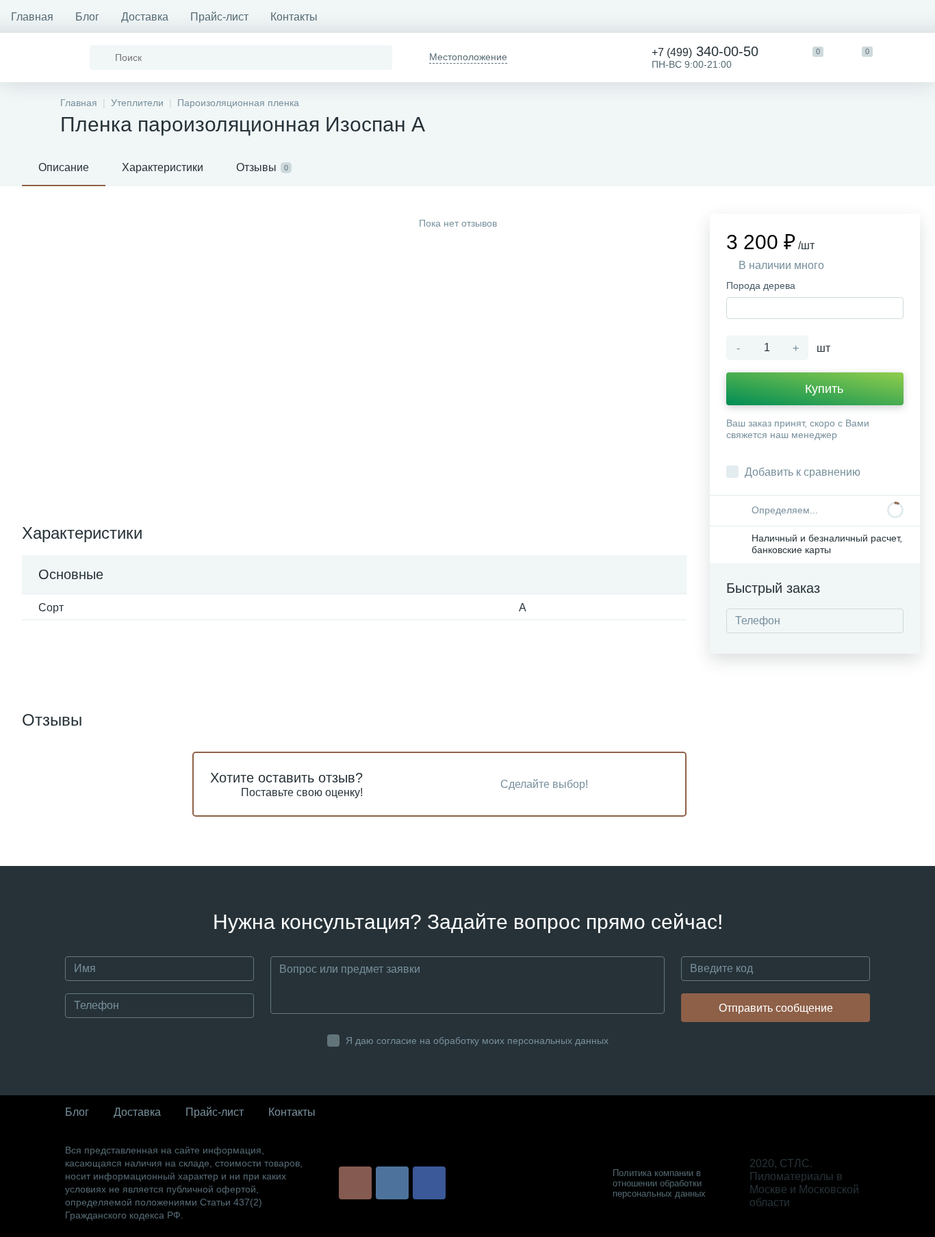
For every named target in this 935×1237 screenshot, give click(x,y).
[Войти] (910, 57)
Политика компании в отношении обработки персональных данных (659, 1183)
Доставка (144, 17)
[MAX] (593, 57)
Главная (32, 17)
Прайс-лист (219, 17)
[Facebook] (429, 1182)
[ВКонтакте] (392, 1182)
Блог (87, 17)
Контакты (294, 17)
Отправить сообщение (776, 1008)
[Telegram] (544, 57)
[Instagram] (355, 1182)
